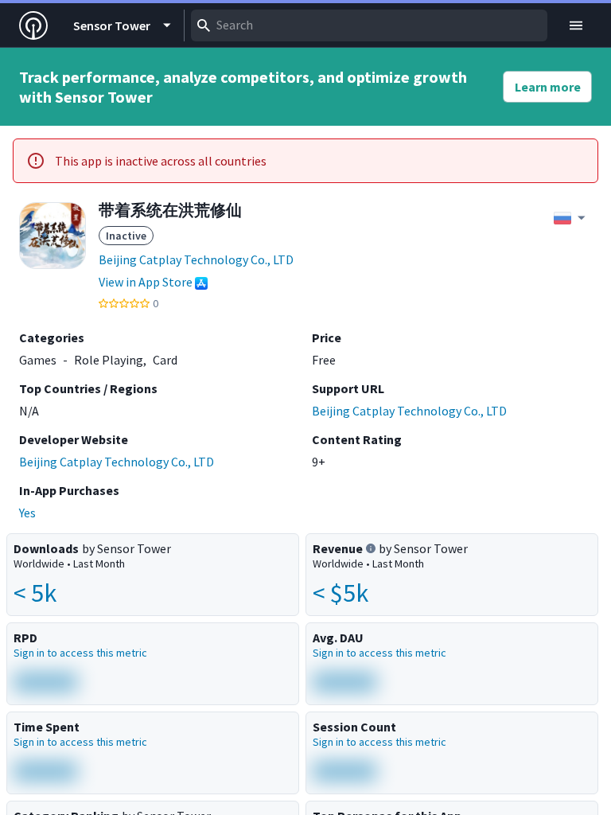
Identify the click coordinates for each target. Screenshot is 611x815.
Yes (27, 513)
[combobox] (369, 25)
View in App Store (146, 282)
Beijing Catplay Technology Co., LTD (196, 259)
